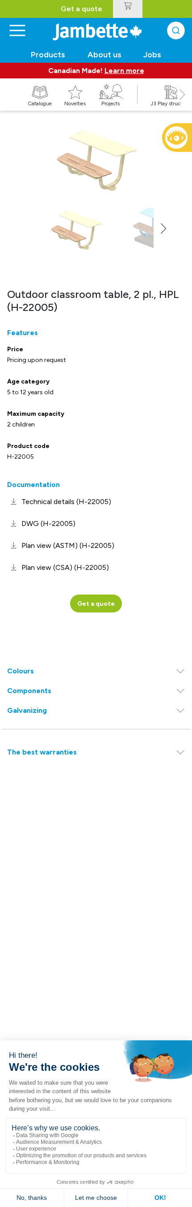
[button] (182, 104)
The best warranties (42, 752)
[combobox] (176, 30)
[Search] (176, 30)
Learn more (124, 70)
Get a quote (81, 8)
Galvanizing (27, 710)
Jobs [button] (152, 55)
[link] (59, 501)
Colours (20, 671)
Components (29, 690)
